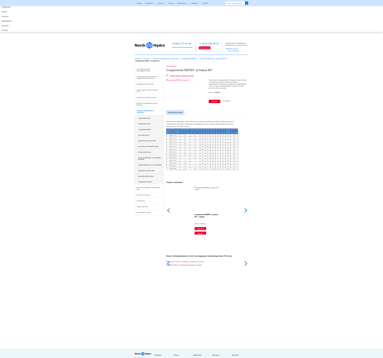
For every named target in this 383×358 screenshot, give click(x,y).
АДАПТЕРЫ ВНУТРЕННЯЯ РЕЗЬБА (148, 146)
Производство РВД (143, 212)
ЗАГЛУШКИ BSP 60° (144, 135)
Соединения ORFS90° (145, 182)
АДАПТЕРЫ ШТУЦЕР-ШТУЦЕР (147, 141)
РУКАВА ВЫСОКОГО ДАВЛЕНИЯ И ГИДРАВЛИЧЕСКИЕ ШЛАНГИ (147, 77)
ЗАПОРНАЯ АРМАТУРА (144, 195)
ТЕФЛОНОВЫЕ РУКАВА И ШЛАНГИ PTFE (147, 91)
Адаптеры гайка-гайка (146, 176)
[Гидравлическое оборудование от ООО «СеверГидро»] (150, 47)
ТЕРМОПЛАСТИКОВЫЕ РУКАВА (146, 97)
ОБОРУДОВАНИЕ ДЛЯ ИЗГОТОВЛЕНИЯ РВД (143, 70)
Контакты (5, 16)
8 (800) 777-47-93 (182, 43)
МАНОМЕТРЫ (141, 201)
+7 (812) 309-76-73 (209, 43)
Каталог (4, 11)
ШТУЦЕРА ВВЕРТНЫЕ (144, 152)
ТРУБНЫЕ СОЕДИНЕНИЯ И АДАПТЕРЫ (145, 111)
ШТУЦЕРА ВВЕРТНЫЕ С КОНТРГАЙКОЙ (150, 165)
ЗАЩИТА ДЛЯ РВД (142, 206)
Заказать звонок (204, 48)
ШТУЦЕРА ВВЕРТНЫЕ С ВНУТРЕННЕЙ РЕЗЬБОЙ (149, 158)
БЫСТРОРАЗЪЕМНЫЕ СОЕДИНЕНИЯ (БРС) (148, 188)
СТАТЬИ (5, 30)
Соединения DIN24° (144, 118)
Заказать (214, 101)
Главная (139, 3)
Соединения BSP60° (144, 129)
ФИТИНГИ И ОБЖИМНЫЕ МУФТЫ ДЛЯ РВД (147, 104)
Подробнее (200, 229)
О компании (6, 7)
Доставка (5, 25)
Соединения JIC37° (144, 124)
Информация (6, 21)
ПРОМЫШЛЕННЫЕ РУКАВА (145, 84)
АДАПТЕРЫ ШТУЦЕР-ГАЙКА (146, 170)
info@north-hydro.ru (231, 49)
